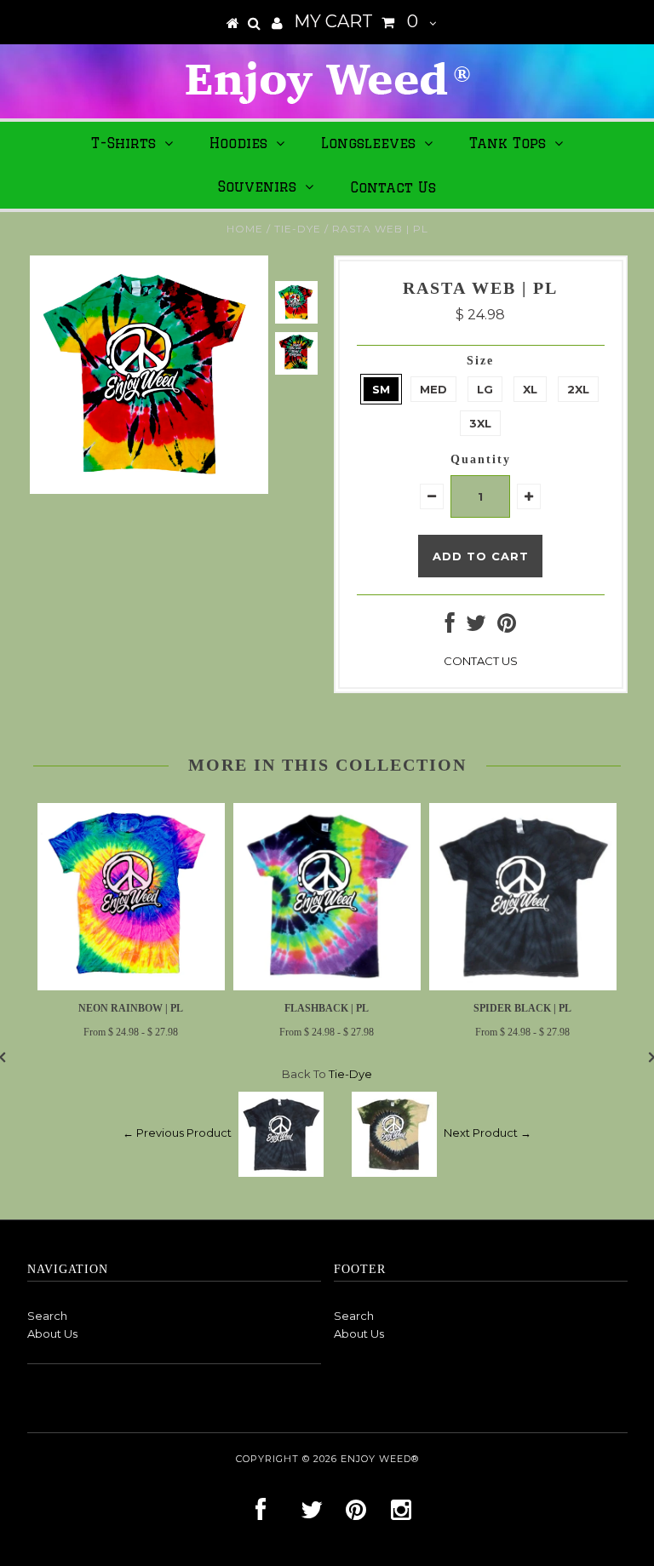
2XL (578, 389)
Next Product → (487, 1132)
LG (485, 389)
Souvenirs (257, 186)
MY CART (356, 21)
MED (433, 389)
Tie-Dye (297, 228)
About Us (52, 1333)
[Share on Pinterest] (506, 627)
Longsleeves (368, 143)
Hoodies (238, 143)
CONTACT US (481, 661)
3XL (480, 423)
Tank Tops (507, 143)
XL (530, 389)
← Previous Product (177, 1132)
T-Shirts (123, 143)
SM (381, 389)
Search (47, 1315)
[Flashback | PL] (327, 986)
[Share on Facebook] (450, 627)
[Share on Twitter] (476, 627)
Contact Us (393, 187)
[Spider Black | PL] (523, 986)
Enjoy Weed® (380, 1459)
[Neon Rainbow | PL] (131, 986)
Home (245, 228)
